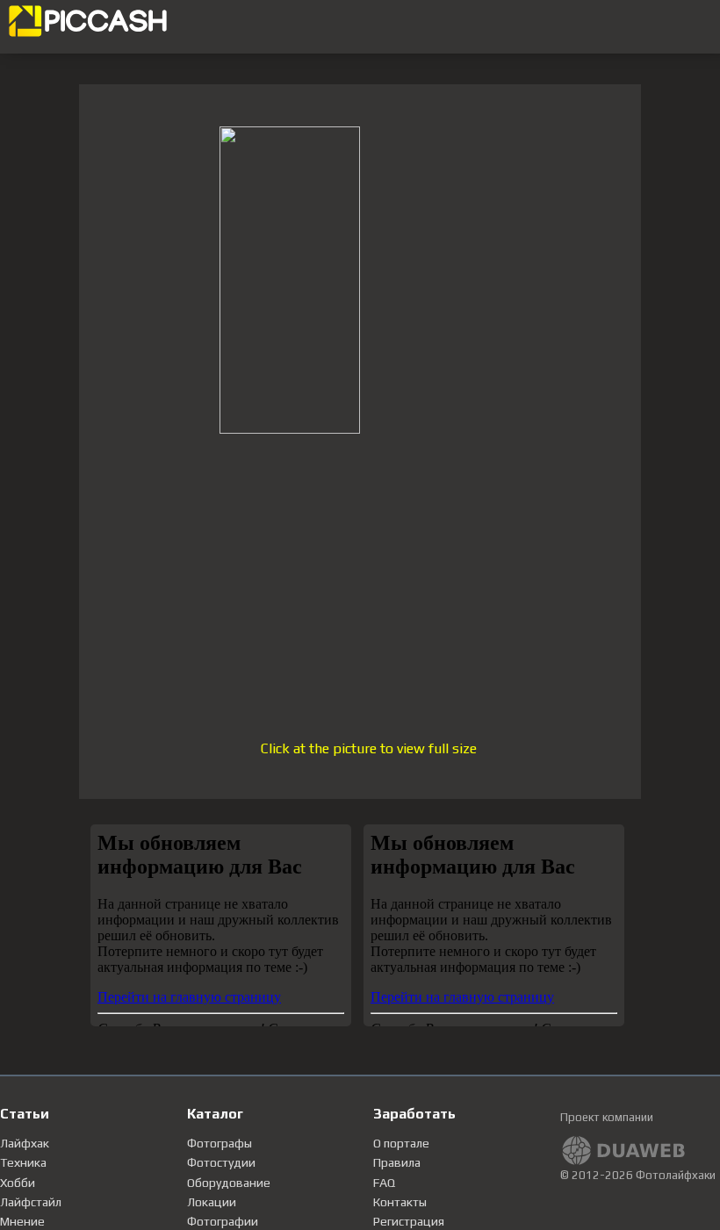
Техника (23, 1162)
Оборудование (228, 1183)
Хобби (17, 1183)
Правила (397, 1162)
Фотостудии (221, 1162)
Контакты (400, 1202)
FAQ (384, 1183)
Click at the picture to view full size (369, 748)
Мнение (22, 1221)
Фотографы (219, 1143)
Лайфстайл (30, 1202)
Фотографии (222, 1221)
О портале (401, 1143)
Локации (211, 1202)
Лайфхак (24, 1143)
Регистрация (408, 1221)
